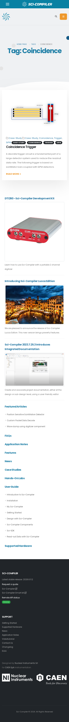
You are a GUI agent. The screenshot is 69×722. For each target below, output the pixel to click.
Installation (12, 500)
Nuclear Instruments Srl (26, 663)
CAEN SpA (9, 667)
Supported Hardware (12, 627)
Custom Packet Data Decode (21, 420)
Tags (33, 44)
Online (6, 602)
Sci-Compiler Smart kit (13, 593)
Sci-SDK (10, 530)
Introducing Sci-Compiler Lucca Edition (30, 281)
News (4, 631)
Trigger (58, 138)
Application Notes (10, 635)
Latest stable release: (17, 579)
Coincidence (46, 138)
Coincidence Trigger (21, 147)
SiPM (8, 142)
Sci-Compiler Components (20, 524)
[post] (34, 231)
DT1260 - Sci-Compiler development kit (29, 198)
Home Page (22, 44)
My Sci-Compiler (15, 506)
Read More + (13, 174)
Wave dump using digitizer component (26, 426)
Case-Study (15, 138)
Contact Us (7, 643)
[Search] (56, 16)
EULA (4, 651)
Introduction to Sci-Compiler (20, 494)
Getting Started (14, 512)
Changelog (7, 647)
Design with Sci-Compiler (19, 518)
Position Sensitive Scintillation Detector (25, 414)
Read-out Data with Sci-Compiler (23, 536)
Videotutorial (8, 639)
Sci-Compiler (8, 589)
